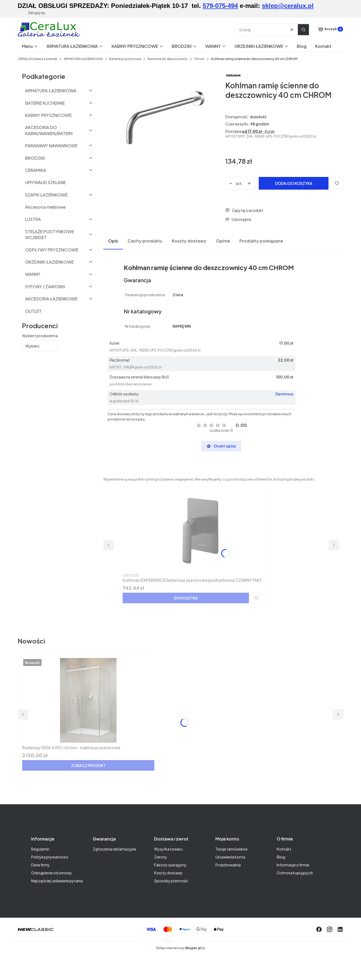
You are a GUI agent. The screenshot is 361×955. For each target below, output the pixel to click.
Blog (281, 857)
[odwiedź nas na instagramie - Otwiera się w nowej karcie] (329, 929)
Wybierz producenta (40, 335)
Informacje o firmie (293, 864)
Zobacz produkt (88, 765)
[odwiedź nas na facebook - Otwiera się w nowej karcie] (319, 929)
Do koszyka (186, 598)
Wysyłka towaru (168, 849)
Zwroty (160, 857)
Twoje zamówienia (231, 849)
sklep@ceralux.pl (288, 5)
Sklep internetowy (178, 948)
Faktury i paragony (170, 864)
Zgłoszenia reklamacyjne (114, 849)
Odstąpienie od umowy (51, 872)
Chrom (199, 59)
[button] (303, 29)
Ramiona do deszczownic (167, 59)
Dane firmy (40, 864)
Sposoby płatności (171, 880)
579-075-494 (220, 5)
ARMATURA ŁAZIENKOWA (83, 59)
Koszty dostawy (168, 872)
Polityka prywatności (49, 857)
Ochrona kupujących (295, 872)
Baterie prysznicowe (125, 59)
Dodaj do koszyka (293, 183)
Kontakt (284, 849)
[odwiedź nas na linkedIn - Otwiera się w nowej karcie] (340, 929)
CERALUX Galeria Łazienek (37, 59)
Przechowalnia (228, 864)
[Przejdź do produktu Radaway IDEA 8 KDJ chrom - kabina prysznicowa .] (88, 700)
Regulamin (40, 849)
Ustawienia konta (230, 857)
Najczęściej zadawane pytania (57, 880)
